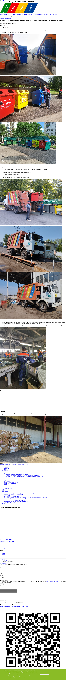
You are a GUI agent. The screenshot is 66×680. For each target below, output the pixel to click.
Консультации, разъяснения (8, 477)
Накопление (2, 23)
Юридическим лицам (7, 473)
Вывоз (6, 23)
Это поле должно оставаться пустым (6, 584)
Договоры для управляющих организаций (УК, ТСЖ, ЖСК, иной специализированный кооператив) (22, 475)
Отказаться (47, 674)
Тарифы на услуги (7, 487)
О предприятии (4, 465)
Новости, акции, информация (9, 492)
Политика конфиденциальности (56, 674)
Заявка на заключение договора (5, 464)
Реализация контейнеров (8, 488)
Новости (5, 469)
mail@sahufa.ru (38, 14)
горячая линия (18, 14)
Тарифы (3, 554)
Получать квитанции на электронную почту (24, 464)
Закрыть (1, 463)
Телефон (1, 575)
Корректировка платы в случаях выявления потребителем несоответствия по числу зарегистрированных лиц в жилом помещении (25, 497)
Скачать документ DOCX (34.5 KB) (6, 539)
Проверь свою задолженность (5, 18)
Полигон (3, 548)
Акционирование (7, 481)
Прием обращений (14, 464)
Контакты (3, 503)
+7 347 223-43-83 (4, 559)
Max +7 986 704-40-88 (53, 14)
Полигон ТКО (6, 468)
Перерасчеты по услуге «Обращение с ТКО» (11, 496)
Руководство (6, 467)
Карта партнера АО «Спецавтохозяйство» (11, 483)
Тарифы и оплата (7, 495)
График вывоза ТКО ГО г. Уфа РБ (11, 472)
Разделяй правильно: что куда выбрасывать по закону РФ (13, 494)
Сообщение (2, 577)
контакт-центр (6, 14)
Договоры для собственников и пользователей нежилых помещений (17, 474)
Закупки (3, 489)
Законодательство (5, 491)
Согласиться (42, 674)
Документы (4, 479)
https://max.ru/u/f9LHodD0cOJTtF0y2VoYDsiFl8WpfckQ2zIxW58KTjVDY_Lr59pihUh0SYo (14, 606)
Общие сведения (6, 466)
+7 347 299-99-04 (41, 565)
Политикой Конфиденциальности (52, 581)
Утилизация (13, 23)
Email (1, 573)
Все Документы (6, 480)
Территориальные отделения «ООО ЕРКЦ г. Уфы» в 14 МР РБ (14, 500)
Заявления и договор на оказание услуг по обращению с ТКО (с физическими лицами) (18, 498)
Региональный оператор (6, 470)
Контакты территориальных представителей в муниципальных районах (16, 501)
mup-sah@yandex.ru (45, 14)
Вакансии (3, 490)
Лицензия (5, 484)
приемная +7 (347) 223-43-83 (29, 14)
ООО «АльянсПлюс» (34, 565)
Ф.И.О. (1, 571)
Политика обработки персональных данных (7, 541)
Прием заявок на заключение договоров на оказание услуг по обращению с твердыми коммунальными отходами (24, 476)
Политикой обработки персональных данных (42, 601)
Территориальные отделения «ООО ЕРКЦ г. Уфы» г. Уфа (13, 499)
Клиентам (3, 471)
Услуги (3, 486)
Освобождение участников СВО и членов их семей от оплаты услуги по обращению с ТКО (19, 493)
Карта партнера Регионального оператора (11, 482)
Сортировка (9, 23)
